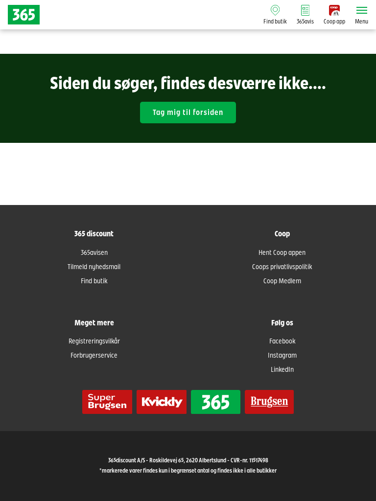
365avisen (94, 253)
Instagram (282, 355)
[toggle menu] (361, 10)
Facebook (282, 341)
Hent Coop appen (282, 253)
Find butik (94, 281)
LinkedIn (282, 369)
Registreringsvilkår (94, 341)
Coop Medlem (282, 281)
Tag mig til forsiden (188, 112)
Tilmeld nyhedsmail (94, 267)
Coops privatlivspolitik (282, 267)
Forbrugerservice (94, 355)
